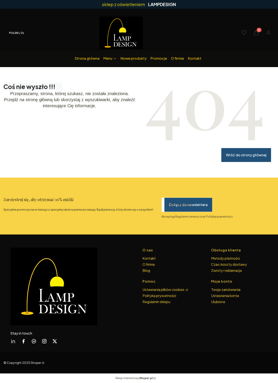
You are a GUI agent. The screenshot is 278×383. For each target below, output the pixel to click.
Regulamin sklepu (156, 301)
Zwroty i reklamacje (226, 270)
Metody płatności (225, 258)
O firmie (148, 264)
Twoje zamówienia (225, 289)
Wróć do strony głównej (246, 155)
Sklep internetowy (134, 378)
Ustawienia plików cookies (163, 289)
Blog (146, 270)
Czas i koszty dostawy (229, 264)
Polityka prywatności (159, 295)
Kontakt (149, 258)
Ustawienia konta (225, 295)
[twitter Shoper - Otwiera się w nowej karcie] (54, 341)
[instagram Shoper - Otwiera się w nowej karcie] (44, 341)
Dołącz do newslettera (188, 204)
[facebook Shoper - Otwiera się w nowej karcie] (23, 341)
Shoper (36, 363)
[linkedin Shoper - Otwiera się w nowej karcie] (13, 341)
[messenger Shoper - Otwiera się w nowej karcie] (33, 341)
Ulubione (218, 301)
